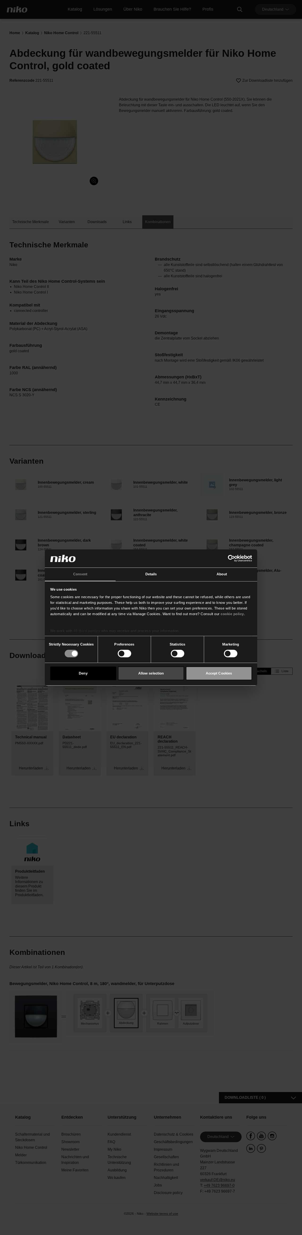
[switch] (124, 653)
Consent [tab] (80, 574)
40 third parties (86, 631)
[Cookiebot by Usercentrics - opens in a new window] (231, 558)
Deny (83, 673)
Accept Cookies (219, 673)
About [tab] (222, 574)
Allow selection (151, 673)
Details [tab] (151, 574)
